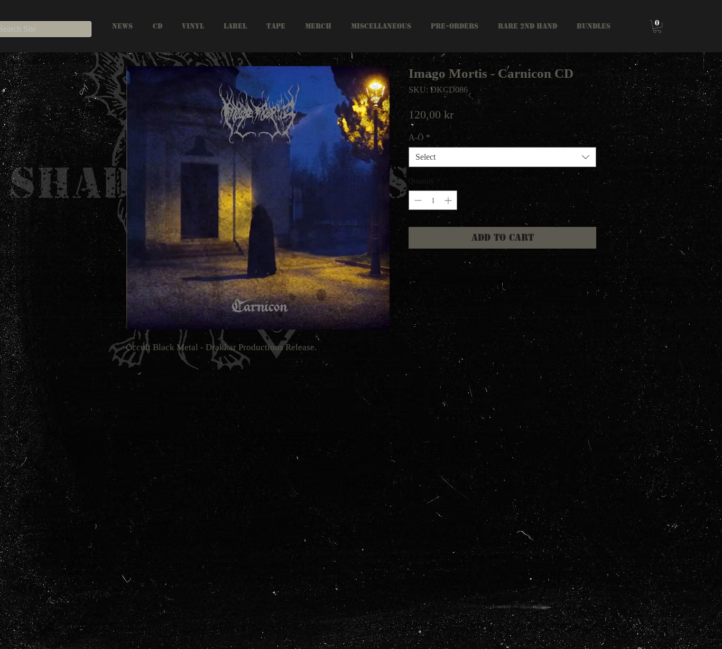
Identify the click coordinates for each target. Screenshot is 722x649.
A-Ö (419, 137)
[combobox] (502, 157)
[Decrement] (416, 200)
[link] (657, 26)
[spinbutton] (432, 200)
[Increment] (449, 200)
